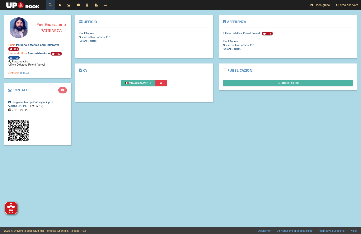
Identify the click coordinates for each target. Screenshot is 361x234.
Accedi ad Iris (290, 82)
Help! (354, 231)
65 (16, 58)
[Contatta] (62, 90)
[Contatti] (69, 5)
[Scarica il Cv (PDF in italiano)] (161, 83)
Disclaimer (264, 231)
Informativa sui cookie (331, 231)
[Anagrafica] (60, 5)
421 (58, 54)
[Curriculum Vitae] (96, 5)
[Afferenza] (87, 5)
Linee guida (322, 5)
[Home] (23, 4)
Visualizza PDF (138, 82)
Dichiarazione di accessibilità (294, 231)
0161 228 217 (19, 106)
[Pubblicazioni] (105, 5)
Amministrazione (39, 53)
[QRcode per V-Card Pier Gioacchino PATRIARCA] (18, 140)
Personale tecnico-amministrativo (38, 45)
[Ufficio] (78, 5)
